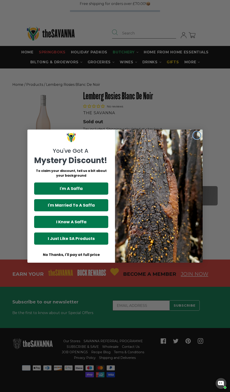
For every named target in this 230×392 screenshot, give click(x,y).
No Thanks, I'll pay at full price (71, 254)
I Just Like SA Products (71, 238)
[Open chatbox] (221, 383)
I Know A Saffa (71, 222)
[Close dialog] (197, 135)
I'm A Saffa (71, 188)
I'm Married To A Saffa (71, 205)
